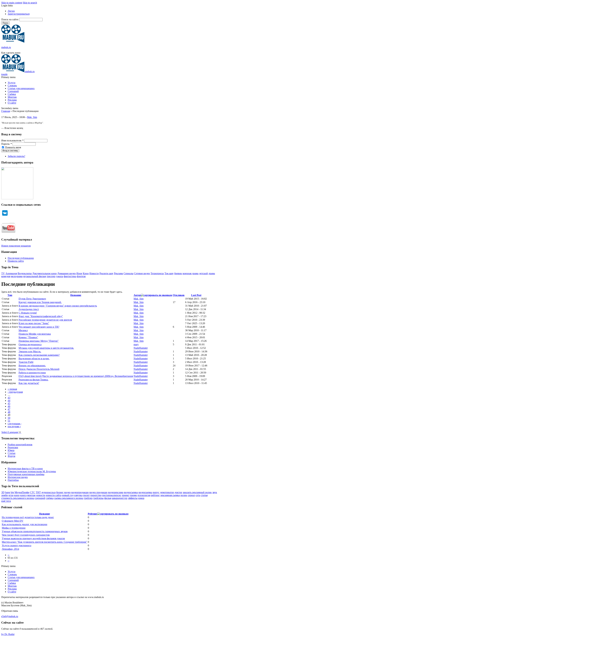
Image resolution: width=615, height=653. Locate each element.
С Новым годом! (28, 312)
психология (144, 495)
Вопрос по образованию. (32, 365)
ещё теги (6, 501)
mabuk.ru (6, 47)
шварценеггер (119, 498)
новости (40, 495)
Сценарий (13, 91)
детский (203, 273)
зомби (4, 495)
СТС (32, 492)
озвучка (78, 495)
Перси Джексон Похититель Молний (39, 369)
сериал (191, 495)
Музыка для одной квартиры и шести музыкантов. (46, 348)
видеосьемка (145, 492)
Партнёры (13, 480)
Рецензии (13, 447)
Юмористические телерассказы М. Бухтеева (32, 471)
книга (23, 495)
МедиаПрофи (22, 492)
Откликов (178, 295)
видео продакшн (98, 492)
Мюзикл (23, 330)
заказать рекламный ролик (197, 492)
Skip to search (30, 2)
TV (3, 273)
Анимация (11, 273)
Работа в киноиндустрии (32, 372)
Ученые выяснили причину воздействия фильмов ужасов (33, 538)
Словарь (12, 85)
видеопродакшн (80, 492)
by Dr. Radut (7, 634)
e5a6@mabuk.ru (9, 616)
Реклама (12, 100)
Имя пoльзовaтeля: (12, 140)
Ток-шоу (169, 273)
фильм (107, 498)
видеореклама (115, 492)
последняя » (14, 426)
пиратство (96, 495)
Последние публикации (21, 258)
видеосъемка (131, 492)
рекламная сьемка (170, 495)
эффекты (133, 498)
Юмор (11, 450)
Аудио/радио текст (29, 309)
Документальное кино (44, 273)
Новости (94, 273)
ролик (183, 495)
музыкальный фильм (34, 276)
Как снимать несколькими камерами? (39, 355)
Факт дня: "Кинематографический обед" (41, 316)
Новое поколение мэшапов (16, 245)
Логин (11, 11)
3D (2, 492)
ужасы (59, 276)
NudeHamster (141, 348)
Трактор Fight (26, 362)
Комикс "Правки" (28, 337)
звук (214, 492)
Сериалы (128, 273)
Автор (137, 295)
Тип (10, 295)
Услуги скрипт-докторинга (16, 545)
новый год (68, 495)
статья (204, 495)
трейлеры (98, 498)
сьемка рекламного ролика (68, 498)
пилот (86, 495)
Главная (5, 111)
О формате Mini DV (12, 520)
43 (9, 397)
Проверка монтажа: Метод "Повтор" (39, 341)
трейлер (88, 498)
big (12, 492)
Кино (86, 273)
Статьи (11, 453)
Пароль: (6, 143)
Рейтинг (92, 513)
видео (67, 492)
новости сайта (53, 495)
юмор (141, 498)
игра (10, 495)
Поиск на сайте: (10, 19)
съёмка (49, 498)
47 (9, 409)
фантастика (70, 276)
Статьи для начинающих (21, 88)
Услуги (11, 82)
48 (9, 412)
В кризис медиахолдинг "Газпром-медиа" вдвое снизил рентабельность (58, 305)
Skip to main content (11, 2)
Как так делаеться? (29, 383)
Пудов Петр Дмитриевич (32, 298)
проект (125, 495)
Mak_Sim (32, 117)
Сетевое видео (142, 273)
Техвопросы (157, 273)
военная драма (190, 273)
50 (9, 417)
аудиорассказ (48, 492)
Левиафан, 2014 (10, 549)
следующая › (14, 423)
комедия (5, 276)
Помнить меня (12, 147)
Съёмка (12, 94)
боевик (178, 273)
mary (136, 344)
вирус (156, 492)
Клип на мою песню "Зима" (34, 323)
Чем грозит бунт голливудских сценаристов (26, 535)
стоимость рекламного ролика (17, 498)
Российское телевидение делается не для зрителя (45, 319)
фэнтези (81, 276)
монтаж (31, 495)
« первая (12, 389)
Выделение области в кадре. (34, 358)
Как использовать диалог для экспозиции (24, 524)
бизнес (60, 492)
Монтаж (12, 97)
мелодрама (17, 276)
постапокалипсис (111, 495)
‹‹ (8, 555)
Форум (11, 456)
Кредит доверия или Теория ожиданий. (40, 302)
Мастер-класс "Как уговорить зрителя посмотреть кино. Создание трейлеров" (44, 542)
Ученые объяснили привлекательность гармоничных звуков (35, 531)
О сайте (12, 102)
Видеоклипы (25, 273)
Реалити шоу (106, 273)
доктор (178, 492)
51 (9, 420)
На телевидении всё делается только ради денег (28, 517)
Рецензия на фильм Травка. (33, 379)
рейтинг (155, 495)
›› (8, 560)
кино (17, 495)
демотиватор (167, 492)
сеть (198, 495)
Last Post (196, 295)
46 (9, 406)
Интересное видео (18, 477)
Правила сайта (16, 261)
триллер (51, 276)
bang (7, 492)
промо (133, 495)
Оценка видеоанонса (30, 344)
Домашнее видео (66, 273)
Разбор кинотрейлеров (20, 444)
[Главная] (12, 41)
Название (75, 295)
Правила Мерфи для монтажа (35, 333)
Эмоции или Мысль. (30, 351)
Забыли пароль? (16, 156)
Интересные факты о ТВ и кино (25, 468)
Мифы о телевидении (13, 527)
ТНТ (38, 492)
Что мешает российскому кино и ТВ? (39, 326)
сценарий (40, 498)
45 (9, 403)
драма (212, 273)
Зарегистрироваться (18, 13)
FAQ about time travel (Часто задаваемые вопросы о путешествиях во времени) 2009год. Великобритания (76, 376)
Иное (79, 273)
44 (9, 400)
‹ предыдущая (15, 392)
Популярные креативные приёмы (26, 474)
